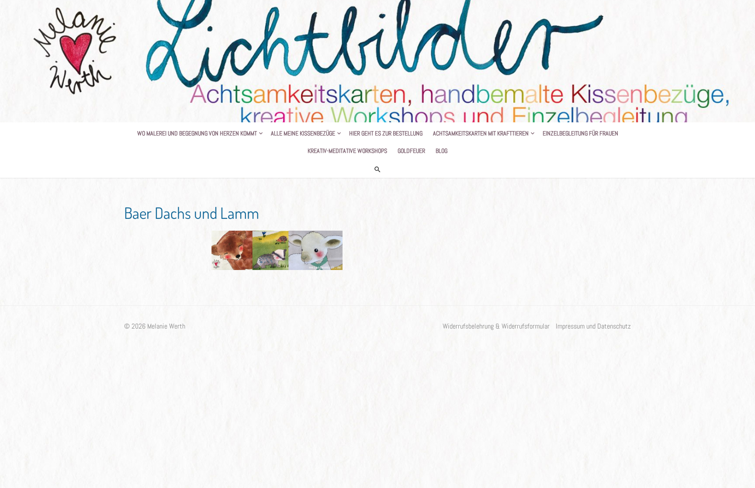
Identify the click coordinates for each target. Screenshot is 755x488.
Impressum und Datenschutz (593, 326)
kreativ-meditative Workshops (347, 151)
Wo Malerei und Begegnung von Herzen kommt (197, 133)
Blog (441, 151)
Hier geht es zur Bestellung (386, 133)
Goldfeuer (411, 151)
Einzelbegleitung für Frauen (580, 133)
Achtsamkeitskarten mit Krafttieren (481, 133)
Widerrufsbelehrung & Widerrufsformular (496, 326)
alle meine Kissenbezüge (303, 133)
